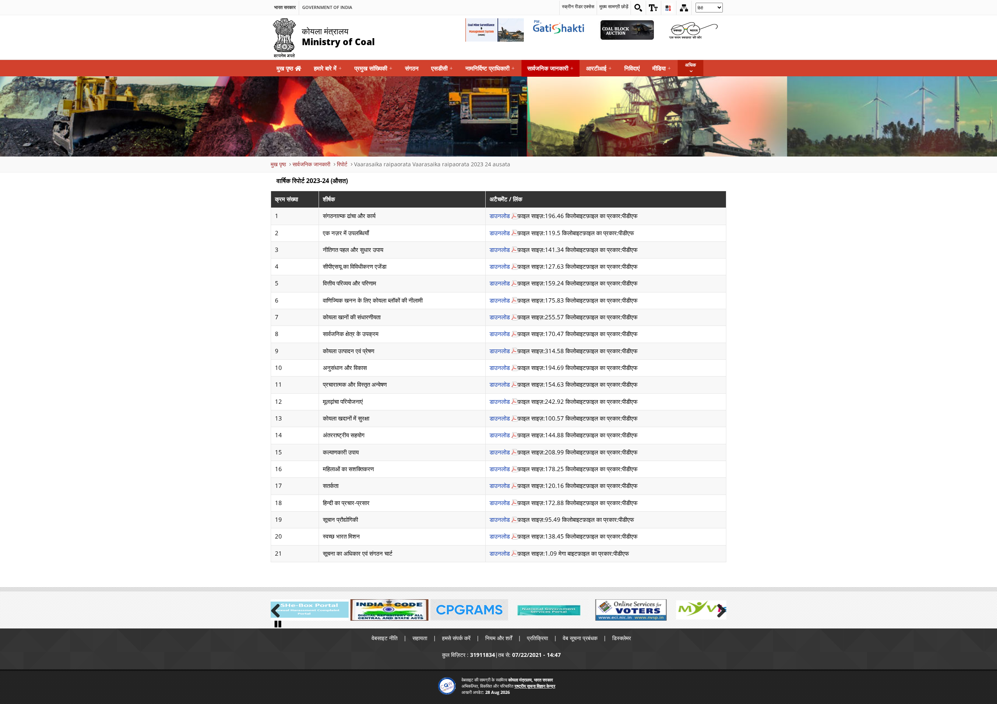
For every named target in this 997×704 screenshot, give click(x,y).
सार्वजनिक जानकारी (550, 68)
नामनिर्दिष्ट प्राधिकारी (490, 68)
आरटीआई (599, 68)
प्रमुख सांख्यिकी (373, 68)
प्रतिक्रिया (537, 638)
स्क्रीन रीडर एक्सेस (578, 6)
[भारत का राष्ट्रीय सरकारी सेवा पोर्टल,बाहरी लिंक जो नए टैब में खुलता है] (549, 610)
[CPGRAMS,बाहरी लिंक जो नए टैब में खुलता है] (469, 610)
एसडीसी (442, 68)
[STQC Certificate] (447, 686)
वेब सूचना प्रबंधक (580, 638)
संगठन (412, 68)
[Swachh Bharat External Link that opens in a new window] (693, 30)
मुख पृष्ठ (286, 68)
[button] (653, 8)
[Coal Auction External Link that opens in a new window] (627, 30)
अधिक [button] (690, 65)
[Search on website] (638, 8)
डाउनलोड (500, 216)
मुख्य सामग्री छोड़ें (613, 6)
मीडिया (661, 68)
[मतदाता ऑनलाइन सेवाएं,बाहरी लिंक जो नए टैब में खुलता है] (629, 610)
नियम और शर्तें (498, 638)
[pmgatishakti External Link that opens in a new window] (561, 30)
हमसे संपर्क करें (456, 638)
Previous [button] (278, 609)
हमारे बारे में (328, 68)
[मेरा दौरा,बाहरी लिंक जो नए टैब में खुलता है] (709, 610)
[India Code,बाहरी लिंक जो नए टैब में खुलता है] (389, 610)
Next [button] (718, 609)
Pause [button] (278, 623)
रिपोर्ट (342, 164)
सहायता (419, 638)
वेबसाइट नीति (385, 638)
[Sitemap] (683, 8)
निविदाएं (632, 68)
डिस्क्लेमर (621, 638)
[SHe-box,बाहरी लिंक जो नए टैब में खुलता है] (310, 610)
